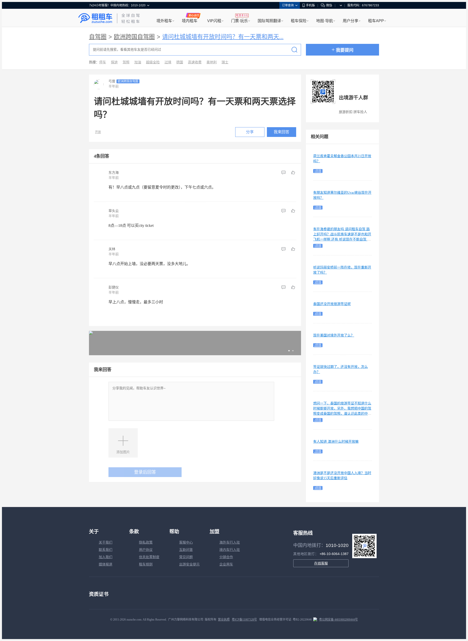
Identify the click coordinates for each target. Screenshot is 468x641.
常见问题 (186, 557)
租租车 (95, 18)
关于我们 (105, 542)
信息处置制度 (149, 557)
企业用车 (226, 564)
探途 (114, 62)
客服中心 (186, 542)
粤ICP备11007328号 (244, 619)
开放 (98, 132)
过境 (168, 62)
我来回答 (281, 132)
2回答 (318, 345)
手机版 (310, 5)
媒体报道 (105, 564)
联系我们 (105, 550)
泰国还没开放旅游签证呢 (332, 304)
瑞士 (225, 62)
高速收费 (195, 62)
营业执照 (224, 619)
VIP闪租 (214, 21)
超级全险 (153, 62)
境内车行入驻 (229, 550)
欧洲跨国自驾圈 (134, 37)
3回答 (318, 282)
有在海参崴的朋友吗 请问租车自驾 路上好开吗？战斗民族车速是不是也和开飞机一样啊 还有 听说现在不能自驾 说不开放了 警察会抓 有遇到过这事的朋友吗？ (342, 239)
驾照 (126, 62)
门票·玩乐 (239, 21)
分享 (250, 132)
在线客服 (321, 563)
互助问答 (186, 550)
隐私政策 (146, 542)
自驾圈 (98, 37)
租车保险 (298, 21)
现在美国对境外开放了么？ (333, 335)
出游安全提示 (189, 564)
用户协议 (146, 550)
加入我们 (105, 557)
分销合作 (226, 557)
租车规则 (146, 564)
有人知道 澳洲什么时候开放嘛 (336, 441)
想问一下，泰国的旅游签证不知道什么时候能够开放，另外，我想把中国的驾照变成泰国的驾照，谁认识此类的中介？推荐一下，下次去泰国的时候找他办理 (342, 414)
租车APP (376, 21)
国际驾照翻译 (269, 21)
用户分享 (350, 21)
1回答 (318, 171)
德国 (179, 62)
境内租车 (189, 21)
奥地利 (211, 62)
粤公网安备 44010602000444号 (338, 619)
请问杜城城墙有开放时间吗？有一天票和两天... (222, 37)
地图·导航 (324, 21)
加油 (137, 62)
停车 (102, 62)
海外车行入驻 (229, 542)
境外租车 (164, 21)
